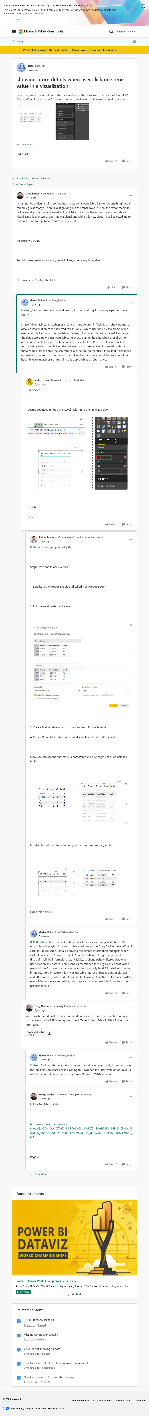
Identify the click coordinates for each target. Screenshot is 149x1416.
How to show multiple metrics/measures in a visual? (56, 1363)
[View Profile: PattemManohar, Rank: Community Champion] (33, 539)
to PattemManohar (68, 932)
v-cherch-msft (42, 380)
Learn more (110, 50)
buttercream (49, 1367)
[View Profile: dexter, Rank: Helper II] (21, 67)
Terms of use (123, 1400)
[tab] (73, 1294)
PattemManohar (48, 537)
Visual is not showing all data (42, 1349)
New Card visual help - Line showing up (49, 1377)
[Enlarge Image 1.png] (77, 453)
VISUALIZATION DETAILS (39, 1320)
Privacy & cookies (102, 1400)
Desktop (19, 41)
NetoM (42, 1325)
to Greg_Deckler (57, 300)
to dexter (79, 380)
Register (120, 31)
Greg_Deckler (33, 193)
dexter (30, 65)
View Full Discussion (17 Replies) (33, 178)
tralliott (46, 1353)
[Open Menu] (134, 41)
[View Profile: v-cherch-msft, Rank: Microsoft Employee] (29, 382)
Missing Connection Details (41, 1334)
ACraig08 (46, 1382)
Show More (26, 144)
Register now (12, 19)
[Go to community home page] (41, 32)
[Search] (111, 31)
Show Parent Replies (23, 184)
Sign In (131, 31)
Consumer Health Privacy (50, 1408)
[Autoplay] (68, 1294)
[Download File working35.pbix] (49, 1033)
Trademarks (139, 1400)
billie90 (42, 1339)
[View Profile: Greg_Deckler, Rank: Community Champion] (20, 195)
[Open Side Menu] (14, 31)
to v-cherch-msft (93, 537)
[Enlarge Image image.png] (81, 667)
